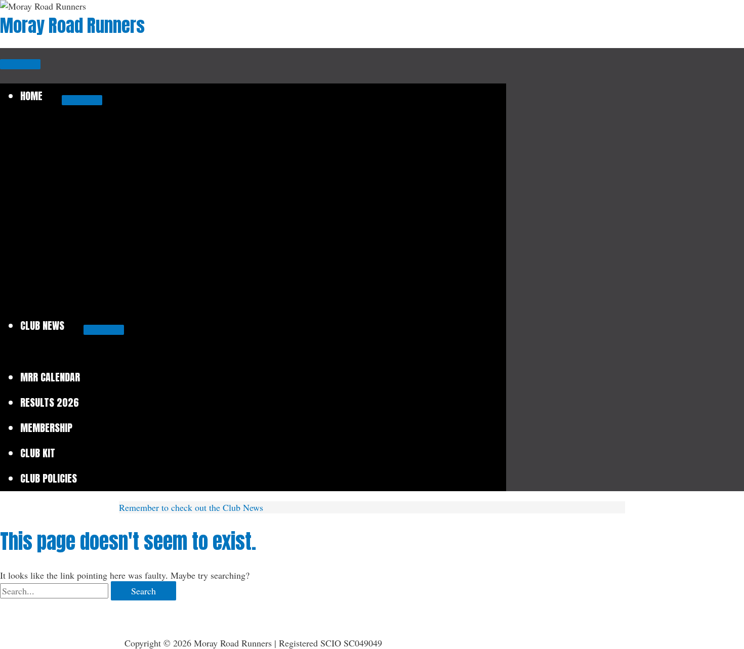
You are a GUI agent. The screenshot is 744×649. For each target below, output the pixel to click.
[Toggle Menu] (82, 100)
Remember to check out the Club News (191, 507)
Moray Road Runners (72, 25)
